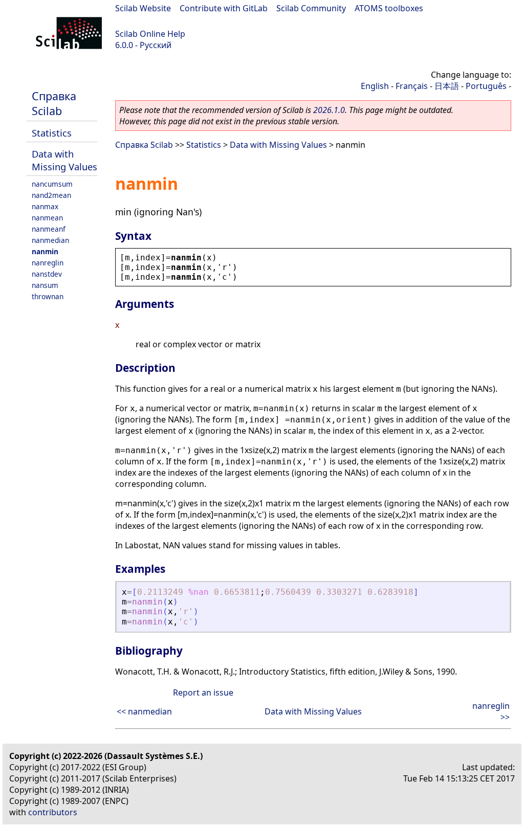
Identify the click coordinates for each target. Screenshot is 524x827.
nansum (45, 285)
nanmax (45, 206)
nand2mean (51, 195)
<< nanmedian (144, 711)
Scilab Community (311, 8)
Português (486, 86)
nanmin (45, 251)
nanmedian (50, 240)
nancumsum (52, 184)
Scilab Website (143, 8)
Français (412, 86)
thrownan (47, 296)
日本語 (446, 86)
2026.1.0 (329, 110)
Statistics (52, 132)
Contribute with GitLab (224, 8)
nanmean (47, 217)
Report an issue (203, 692)
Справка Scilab (54, 103)
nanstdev (47, 274)
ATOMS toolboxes (389, 8)
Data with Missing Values (64, 160)
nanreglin (47, 262)
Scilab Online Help (150, 33)
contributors (52, 812)
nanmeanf (49, 229)
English (375, 86)
